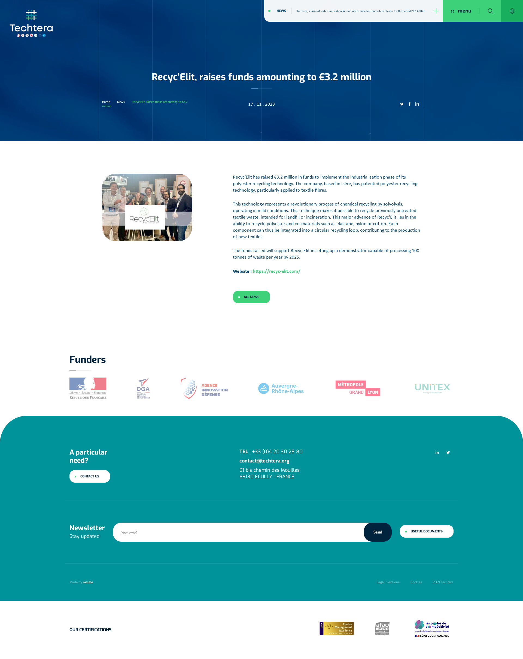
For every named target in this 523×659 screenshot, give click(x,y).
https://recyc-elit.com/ (276, 271)
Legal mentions (388, 582)
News (281, 11)
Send (377, 532)
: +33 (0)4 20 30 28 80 (271, 451)
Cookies (416, 582)
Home (106, 102)
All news (251, 297)
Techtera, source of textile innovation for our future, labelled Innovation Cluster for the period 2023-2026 (361, 11)
